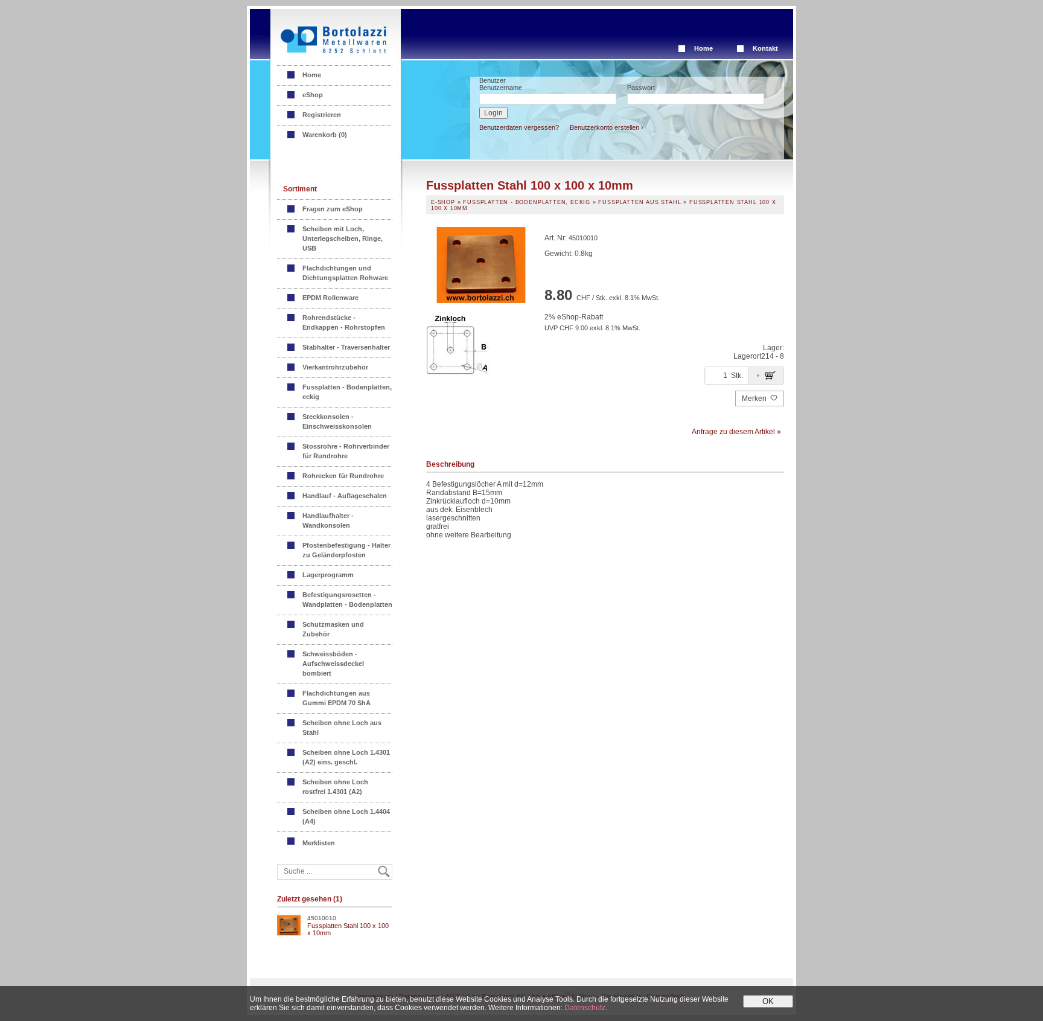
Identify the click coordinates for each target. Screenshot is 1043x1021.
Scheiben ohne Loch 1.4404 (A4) (346, 816)
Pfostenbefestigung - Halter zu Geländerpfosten (346, 550)
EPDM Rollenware (330, 297)
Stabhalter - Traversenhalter (346, 347)
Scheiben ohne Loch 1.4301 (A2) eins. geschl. (346, 757)
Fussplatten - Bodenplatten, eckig (347, 391)
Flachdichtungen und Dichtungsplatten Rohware (345, 272)
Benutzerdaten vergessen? (519, 127)
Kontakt (765, 48)
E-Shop (443, 202)
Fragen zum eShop (332, 209)
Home (703, 48)
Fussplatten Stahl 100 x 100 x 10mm (348, 929)
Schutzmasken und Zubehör (333, 629)
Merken (755, 398)
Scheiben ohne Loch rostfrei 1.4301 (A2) (335, 786)
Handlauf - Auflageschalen (344, 495)
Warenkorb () (324, 134)
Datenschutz (584, 1007)
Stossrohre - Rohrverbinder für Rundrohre (345, 451)
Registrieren (321, 114)
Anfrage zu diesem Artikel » (736, 431)
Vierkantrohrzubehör (335, 367)
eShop (312, 94)
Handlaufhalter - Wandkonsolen (328, 520)
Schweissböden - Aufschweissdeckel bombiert (333, 663)
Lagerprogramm (328, 574)
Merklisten (319, 843)
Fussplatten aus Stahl (639, 202)
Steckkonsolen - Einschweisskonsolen (337, 421)
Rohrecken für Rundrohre (343, 475)
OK (768, 1001)
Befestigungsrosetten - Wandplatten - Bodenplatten (347, 599)
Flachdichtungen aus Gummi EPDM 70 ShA (336, 698)
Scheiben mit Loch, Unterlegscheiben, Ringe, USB (342, 238)
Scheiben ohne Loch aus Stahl (341, 727)
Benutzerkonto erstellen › (606, 127)
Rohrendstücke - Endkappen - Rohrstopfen (343, 322)
